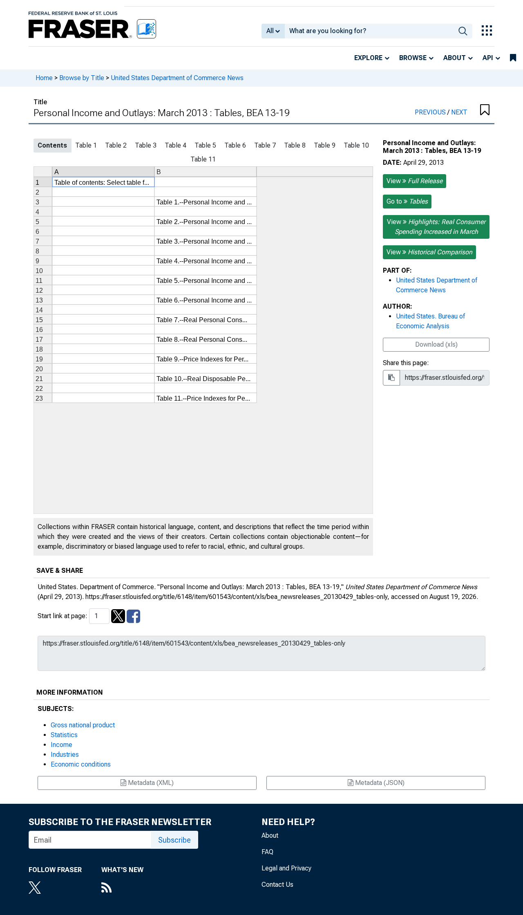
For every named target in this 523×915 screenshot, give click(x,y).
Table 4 (175, 145)
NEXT (459, 112)
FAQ (267, 852)
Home (44, 78)
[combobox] (369, 31)
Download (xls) (436, 344)
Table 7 (265, 145)
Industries (65, 754)
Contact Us (277, 884)
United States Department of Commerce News (177, 78)
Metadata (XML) (150, 783)
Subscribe (174, 840)
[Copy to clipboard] (391, 378)
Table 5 (205, 145)
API (488, 58)
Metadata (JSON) (379, 783)
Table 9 (324, 145)
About (454, 58)
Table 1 (86, 145)
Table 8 (295, 145)
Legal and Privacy (286, 868)
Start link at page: (63, 616)
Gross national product (83, 725)
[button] (484, 110)
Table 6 (235, 145)
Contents (52, 145)
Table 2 (116, 145)
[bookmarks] (513, 58)
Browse (413, 58)
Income (61, 745)
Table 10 (356, 145)
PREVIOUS (431, 112)
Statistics (64, 735)
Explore (368, 58)
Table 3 (145, 145)
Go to (407, 201)
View (415, 181)
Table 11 (203, 159)
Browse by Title (81, 78)
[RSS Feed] (122, 888)
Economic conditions (81, 764)
